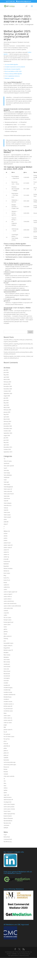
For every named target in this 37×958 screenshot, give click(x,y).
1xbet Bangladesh (8, 487)
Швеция (6, 827)
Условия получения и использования (15, 67)
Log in (5, 834)
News (5, 713)
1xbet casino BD (8, 491)
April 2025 (6, 405)
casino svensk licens (9, 601)
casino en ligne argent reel (10, 592)
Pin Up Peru (7, 739)
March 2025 (7, 407)
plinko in (6, 750)
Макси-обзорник (8, 818)
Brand (5, 582)
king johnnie (7, 648)
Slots (5, 783)
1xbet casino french (9, 494)
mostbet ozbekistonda (9, 694)
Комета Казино (8, 816)
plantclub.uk (7, 746)
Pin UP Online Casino (9, 736)
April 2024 (6, 417)
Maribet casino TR (8, 650)
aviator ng (6, 557)
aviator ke (6, 552)
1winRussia (6, 477)
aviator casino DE (8, 545)
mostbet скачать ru (9, 704)
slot (5, 781)
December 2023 (8, 426)
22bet (5, 519)
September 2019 (8, 452)
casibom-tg (6, 587)
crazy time (6, 613)
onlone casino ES (8, 720)
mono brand (7, 666)
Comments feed (8, 839)
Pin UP (5, 732)
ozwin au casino (8, 722)
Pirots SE (6, 743)
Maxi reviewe (7, 655)
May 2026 (6, 375)
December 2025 (8, 386)
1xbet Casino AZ (8, 489)
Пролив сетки (7, 823)
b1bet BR (6, 559)
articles (5, 536)
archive (5, 533)
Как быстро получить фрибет (12, 69)
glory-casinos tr (8, 636)
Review (5, 769)
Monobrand (7, 673)
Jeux (5, 641)
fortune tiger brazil (8, 622)
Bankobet (6, 564)
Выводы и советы (9, 78)
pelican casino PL (8, 729)
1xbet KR (6, 501)
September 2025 (8, 393)
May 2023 (6, 442)
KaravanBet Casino (8, 643)
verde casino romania (9, 809)
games (5, 629)
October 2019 (7, 449)
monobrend (7, 676)
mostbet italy (7, 690)
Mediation (6, 657)
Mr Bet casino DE (8, 706)
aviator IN (6, 550)
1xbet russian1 (7, 517)
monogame (7, 678)
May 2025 (6, 403)
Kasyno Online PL (8, 645)
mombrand (7, 664)
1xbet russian (7, 515)
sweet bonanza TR (8, 799)
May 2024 (6, 414)
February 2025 (7, 410)
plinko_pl (6, 755)
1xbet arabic (7, 484)
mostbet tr (6, 699)
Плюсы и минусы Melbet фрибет (13, 73)
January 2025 (7, 412)
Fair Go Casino (7, 617)
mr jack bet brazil (8, 708)
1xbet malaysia (7, 503)
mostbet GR (7, 685)
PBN (5, 727)
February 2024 (7, 421)
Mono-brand (7, 671)
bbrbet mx (6, 571)
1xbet (5, 480)
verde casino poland (9, 806)
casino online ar (8, 596)
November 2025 (8, 389)
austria (5, 538)
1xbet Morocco (7, 505)
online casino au (8, 718)
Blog (5, 575)
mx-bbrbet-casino (8, 711)
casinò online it (7, 599)
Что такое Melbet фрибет (11, 64)
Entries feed (7, 837)
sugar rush (6, 795)
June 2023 (6, 440)
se (4, 778)
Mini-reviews (7, 662)
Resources (6, 767)
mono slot (6, 669)
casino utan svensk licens (10, 603)
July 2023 (6, 438)
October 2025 (7, 391)
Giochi (5, 634)
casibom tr (6, 585)
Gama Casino (7, 624)
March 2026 (7, 379)
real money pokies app (9, 762)
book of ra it (7, 580)
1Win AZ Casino (8, 461)
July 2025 (6, 398)
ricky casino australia (9, 776)
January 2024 (7, 424)
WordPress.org (7, 841)
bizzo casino (7, 573)
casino (5, 589)
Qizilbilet (6, 757)
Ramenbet (6, 760)
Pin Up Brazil (7, 734)
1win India (6, 470)
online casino (7, 715)
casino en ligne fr (8, 594)
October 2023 (7, 431)
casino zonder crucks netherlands (12, 606)
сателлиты (6, 825)
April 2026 (6, 377)
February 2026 (7, 382)
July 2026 (6, 370)
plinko (5, 748)
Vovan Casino (7, 811)
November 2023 (8, 428)
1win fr (5, 468)
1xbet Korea (7, 498)
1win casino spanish (9, 465)
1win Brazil (6, 463)
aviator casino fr (8, 547)
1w (4, 459)
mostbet (6, 683)
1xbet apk (6, 482)
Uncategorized (29, 24)
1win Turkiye (7, 473)
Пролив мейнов (8, 820)
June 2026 (6, 372)
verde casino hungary (9, 804)
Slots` (5, 785)
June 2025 (6, 400)
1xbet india (6, 496)
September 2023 (8, 433)
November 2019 (8, 447)
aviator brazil (7, 543)
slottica (5, 788)
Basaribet (6, 566)
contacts (6, 610)
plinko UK (6, 753)
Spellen (5, 790)
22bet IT (6, 524)
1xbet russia (7, 512)
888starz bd (7, 531)
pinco (5, 741)
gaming (5, 631)
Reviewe (6, 771)
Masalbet (6, 652)
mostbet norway (8, 692)
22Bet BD (6, 522)
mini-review (7, 659)
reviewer (6, 774)
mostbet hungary (8, 687)
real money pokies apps (10, 764)
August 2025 (7, 396)
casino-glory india (8, 608)
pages (5, 725)
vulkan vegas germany (9, 813)
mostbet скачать (8, 701)
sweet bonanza (7, 797)
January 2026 (7, 384)
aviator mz (6, 554)
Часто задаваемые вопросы (12, 76)
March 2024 (7, 419)
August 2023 (7, 435)
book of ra (6, 578)
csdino (5, 615)
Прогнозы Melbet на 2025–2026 (13, 71)
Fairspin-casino (7, 620)
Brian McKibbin (9, 24)
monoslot (6, 680)
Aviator (5, 540)
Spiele (5, 792)
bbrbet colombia (8, 568)
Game (5, 627)
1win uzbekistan (8, 475)
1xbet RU (6, 510)
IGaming (6, 638)
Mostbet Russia (7, 697)
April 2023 (6, 445)
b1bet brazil (7, 561)
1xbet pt (6, 508)
